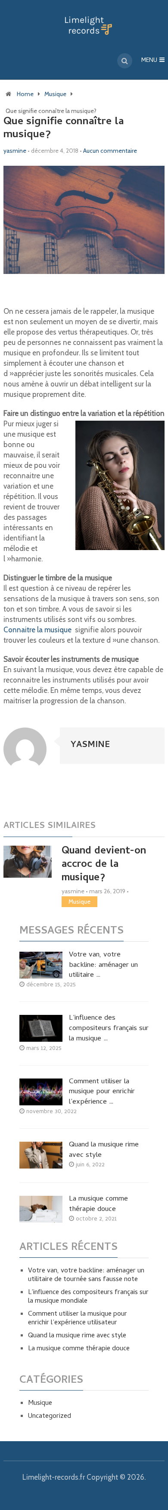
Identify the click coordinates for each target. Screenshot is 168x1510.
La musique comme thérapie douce (98, 1204)
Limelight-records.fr (53, 1477)
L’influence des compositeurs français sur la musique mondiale (88, 1297)
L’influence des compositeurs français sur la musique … (109, 1029)
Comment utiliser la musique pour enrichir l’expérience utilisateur (77, 1319)
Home (25, 94)
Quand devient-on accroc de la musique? (104, 865)
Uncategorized (49, 1416)
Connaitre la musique (38, 629)
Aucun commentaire (110, 151)
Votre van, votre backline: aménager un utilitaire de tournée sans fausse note (86, 1275)
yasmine (14, 151)
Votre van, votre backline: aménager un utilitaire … (103, 965)
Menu (149, 61)
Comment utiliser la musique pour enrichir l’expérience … (102, 1092)
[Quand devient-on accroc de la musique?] (27, 862)
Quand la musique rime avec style (104, 1150)
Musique (55, 94)
